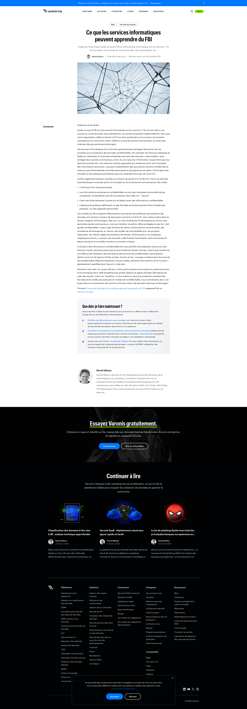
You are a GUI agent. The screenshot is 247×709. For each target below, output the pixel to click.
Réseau (121, 614)
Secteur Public (95, 660)
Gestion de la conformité (100, 607)
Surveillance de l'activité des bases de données (71, 613)
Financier (93, 647)
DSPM (63, 607)
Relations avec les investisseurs (154, 603)
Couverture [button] (117, 11)
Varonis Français (85, 291)
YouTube (114, 341)
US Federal (94, 664)
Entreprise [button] (143, 11)
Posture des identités (70, 645)
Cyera (148, 666)
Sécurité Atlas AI (68, 637)
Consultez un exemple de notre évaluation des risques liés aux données (118, 331)
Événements (179, 612)
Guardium (150, 670)
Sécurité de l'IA (95, 611)
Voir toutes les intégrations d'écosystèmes (129, 623)
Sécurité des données (128, 24)
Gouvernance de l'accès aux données (73, 627)
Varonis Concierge (69, 673)
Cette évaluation (146, 334)
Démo (199, 11)
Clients (130, 11)
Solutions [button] (101, 11)
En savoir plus (155, 3)
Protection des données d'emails (71, 663)
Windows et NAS (125, 597)
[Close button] (203, 3)
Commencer (109, 446)
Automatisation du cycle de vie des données (101, 631)
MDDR (63, 669)
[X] (193, 689)
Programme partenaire (155, 632)
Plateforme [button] (87, 11)
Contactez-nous (153, 624)
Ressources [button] (158, 11)
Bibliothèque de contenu (185, 617)
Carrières (150, 597)
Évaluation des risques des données (100, 617)
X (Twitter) (125, 341)
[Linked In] (184, 689)
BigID (148, 657)
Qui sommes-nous (154, 593)
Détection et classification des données (72, 602)
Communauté (180, 628)
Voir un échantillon (134, 446)
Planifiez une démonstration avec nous (104, 320)
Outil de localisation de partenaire (156, 637)
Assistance (179, 597)
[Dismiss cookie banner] (173, 678)
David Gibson (98, 56)
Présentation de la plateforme (69, 594)
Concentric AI (152, 662)
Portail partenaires (154, 643)
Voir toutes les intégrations (129, 618)
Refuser (133, 696)
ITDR (63, 649)
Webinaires (179, 608)
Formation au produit (183, 632)
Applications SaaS (126, 601)
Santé (91, 651)
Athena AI (65, 677)
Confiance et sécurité (155, 608)
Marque (149, 628)
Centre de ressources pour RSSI (185, 622)
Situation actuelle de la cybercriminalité (184, 603)
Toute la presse (152, 612)
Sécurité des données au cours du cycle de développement (100, 640)
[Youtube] (188, 689)
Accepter (114, 696)
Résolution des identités (71, 641)
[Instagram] (197, 689)
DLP (62, 633)
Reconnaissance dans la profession (156, 618)
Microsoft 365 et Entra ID (128, 593)
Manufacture (94, 656)
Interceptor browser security (73, 658)
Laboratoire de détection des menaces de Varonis (185, 637)
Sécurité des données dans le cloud (101, 624)
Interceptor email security (72, 653)
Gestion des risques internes (98, 594)
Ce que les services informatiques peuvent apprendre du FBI (115, 288)
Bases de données (126, 609)
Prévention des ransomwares (95, 602)
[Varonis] (52, 11)
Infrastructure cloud (126, 605)
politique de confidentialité (123, 689)
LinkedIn (105, 341)
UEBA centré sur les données (69, 620)
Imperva (149, 674)
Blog (113, 24)
